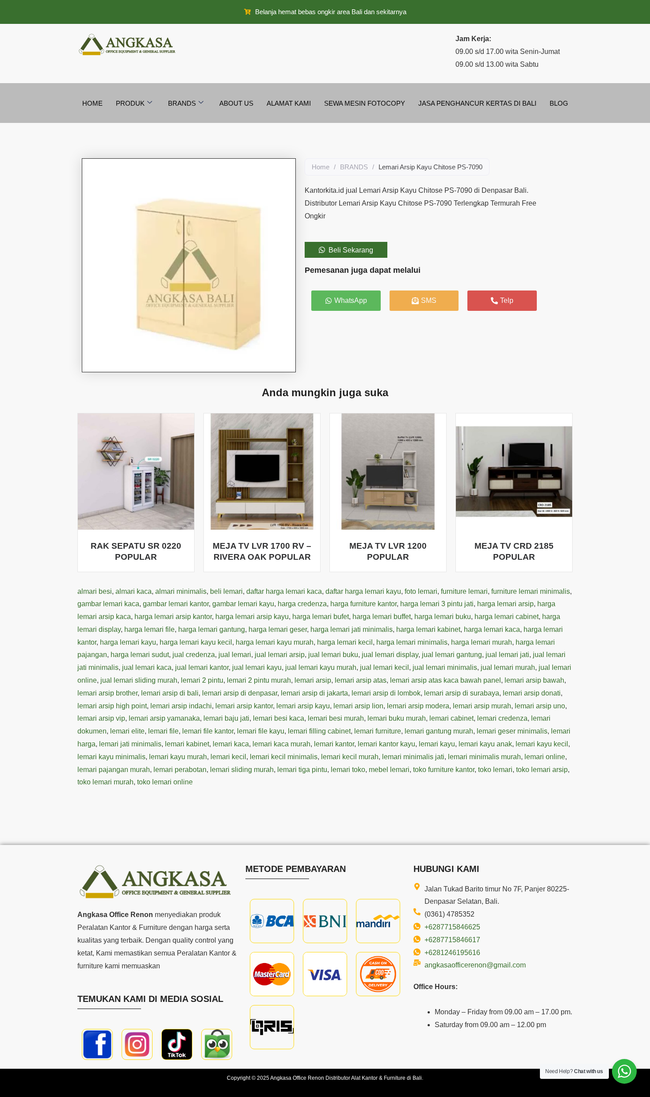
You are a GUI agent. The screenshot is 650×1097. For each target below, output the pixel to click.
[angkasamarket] (216, 1044)
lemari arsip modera (418, 706)
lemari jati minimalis (130, 744)
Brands (182, 103)
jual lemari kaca (147, 667)
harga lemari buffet (381, 616)
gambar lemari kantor (176, 604)
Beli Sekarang (351, 250)
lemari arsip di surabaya (461, 693)
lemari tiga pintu (302, 769)
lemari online (544, 757)
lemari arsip (312, 680)
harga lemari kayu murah (275, 642)
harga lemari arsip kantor (173, 616)
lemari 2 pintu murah (259, 680)
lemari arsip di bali (170, 693)
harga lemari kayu (128, 642)
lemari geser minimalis (512, 731)
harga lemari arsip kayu (252, 616)
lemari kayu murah (178, 757)
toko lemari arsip (542, 769)
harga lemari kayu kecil (196, 642)
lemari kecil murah (350, 757)
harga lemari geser (278, 629)
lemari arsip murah (482, 706)
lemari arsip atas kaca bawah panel (445, 680)
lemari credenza (502, 718)
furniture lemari (464, 591)
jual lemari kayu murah (320, 667)
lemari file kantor (207, 731)
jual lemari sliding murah (138, 680)
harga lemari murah (481, 642)
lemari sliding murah (242, 769)
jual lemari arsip (280, 654)
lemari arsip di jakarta (314, 693)
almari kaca (133, 591)
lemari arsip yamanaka (164, 718)
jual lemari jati (507, 654)
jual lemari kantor (202, 667)
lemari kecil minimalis (283, 757)
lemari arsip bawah (534, 680)
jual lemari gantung (452, 654)
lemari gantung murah (439, 731)
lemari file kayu (260, 731)
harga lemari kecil (345, 642)
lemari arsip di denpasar (239, 693)
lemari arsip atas (360, 680)
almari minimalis (180, 591)
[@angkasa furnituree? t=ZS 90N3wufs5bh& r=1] (176, 1044)
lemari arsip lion (358, 706)
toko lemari (495, 769)
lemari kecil (228, 757)
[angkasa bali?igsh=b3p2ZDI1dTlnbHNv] (137, 1044)
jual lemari (234, 654)
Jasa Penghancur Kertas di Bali (477, 103)
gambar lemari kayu (243, 604)
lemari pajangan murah (113, 769)
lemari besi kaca (278, 718)
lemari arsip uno (540, 706)
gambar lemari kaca (108, 604)
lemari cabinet (451, 718)
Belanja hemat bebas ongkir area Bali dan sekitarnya (330, 11)
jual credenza (193, 654)
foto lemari (421, 591)
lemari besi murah (336, 718)
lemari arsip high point (112, 706)
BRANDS (354, 167)
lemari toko (348, 769)
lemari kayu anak (485, 744)
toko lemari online (165, 782)
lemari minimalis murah (484, 757)
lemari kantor (334, 744)
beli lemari (226, 591)
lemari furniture (377, 731)
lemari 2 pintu (202, 680)
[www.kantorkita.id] (128, 44)
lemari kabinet (187, 744)
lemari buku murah (396, 718)
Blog (559, 103)
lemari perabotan (179, 769)
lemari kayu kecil (542, 744)
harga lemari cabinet (506, 616)
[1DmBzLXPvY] (97, 1044)
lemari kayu (437, 744)
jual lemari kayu (257, 667)
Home (92, 103)
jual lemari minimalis (445, 667)
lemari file (163, 731)
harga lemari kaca (492, 629)
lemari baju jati (226, 718)
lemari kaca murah (281, 744)
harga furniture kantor (363, 604)
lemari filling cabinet (319, 731)
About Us (236, 103)
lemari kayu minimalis (111, 757)
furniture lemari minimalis (530, 591)
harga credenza (302, 604)
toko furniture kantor (443, 769)
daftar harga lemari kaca (284, 591)
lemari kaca (231, 744)
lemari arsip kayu (303, 706)
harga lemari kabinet (428, 629)
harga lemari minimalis (411, 642)
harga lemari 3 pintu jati (437, 604)
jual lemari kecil (384, 667)
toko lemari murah (105, 782)
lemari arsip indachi (181, 706)
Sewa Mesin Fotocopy (364, 103)
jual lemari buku (333, 654)
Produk (130, 103)
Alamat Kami (289, 103)
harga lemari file (149, 629)
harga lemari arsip (505, 604)
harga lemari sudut (140, 654)
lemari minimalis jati (413, 757)
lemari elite (127, 731)
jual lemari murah (508, 667)
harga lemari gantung (211, 629)
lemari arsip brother (107, 693)
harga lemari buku (442, 616)
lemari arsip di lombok (386, 693)
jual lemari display (390, 654)
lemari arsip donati (532, 693)
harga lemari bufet (320, 616)
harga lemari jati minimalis (351, 629)
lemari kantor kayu (386, 744)
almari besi (94, 591)
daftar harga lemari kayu (363, 591)
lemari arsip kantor (244, 706)
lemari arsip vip (101, 718)
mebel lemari (389, 769)
